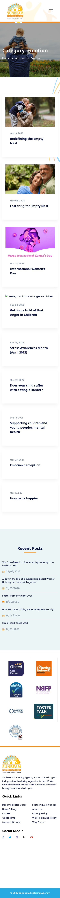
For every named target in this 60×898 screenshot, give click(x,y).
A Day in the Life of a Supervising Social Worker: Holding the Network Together (28, 580)
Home (6, 58)
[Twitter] (10, 837)
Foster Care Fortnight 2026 (17, 595)
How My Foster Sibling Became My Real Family (27, 609)
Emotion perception (25, 465)
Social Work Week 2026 (15, 623)
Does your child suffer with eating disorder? (26, 387)
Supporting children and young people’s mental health (28, 427)
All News (20, 58)
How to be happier (24, 498)
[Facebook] (3, 837)
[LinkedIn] (24, 837)
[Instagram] (17, 837)
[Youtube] (31, 837)
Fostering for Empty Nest (29, 206)
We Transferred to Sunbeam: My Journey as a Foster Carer (28, 564)
